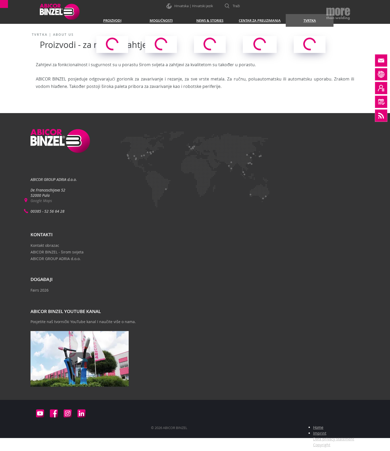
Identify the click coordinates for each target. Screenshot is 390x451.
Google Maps (41, 200)
